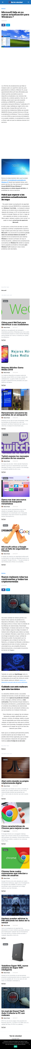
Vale (16, 1046)
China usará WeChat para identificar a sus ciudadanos (15, 323)
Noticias (3, 8)
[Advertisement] (15, 67)
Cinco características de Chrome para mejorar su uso (15, 827)
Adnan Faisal (6, 327)
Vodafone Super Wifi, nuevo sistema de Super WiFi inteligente (14, 967)
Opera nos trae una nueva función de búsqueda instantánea (13, 501)
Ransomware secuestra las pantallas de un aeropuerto (14, 414)
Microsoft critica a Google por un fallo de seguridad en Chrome (14, 549)
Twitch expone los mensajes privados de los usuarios (15, 457)
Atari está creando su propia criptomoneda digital (14, 782)
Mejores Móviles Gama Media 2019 (12, 368)
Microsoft (3, 290)
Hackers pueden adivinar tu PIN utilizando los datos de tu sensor (15, 920)
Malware (3, 749)
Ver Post (3, 340)
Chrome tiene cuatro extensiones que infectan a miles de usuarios (14, 873)
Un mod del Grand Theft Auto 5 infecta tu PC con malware (13, 1013)
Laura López (6, 831)
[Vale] (29, 1044)
